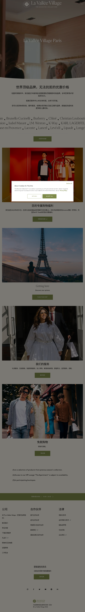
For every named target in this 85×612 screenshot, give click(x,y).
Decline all (69, 183)
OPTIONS (34, 196)
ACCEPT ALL (49, 196)
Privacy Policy (63, 190)
